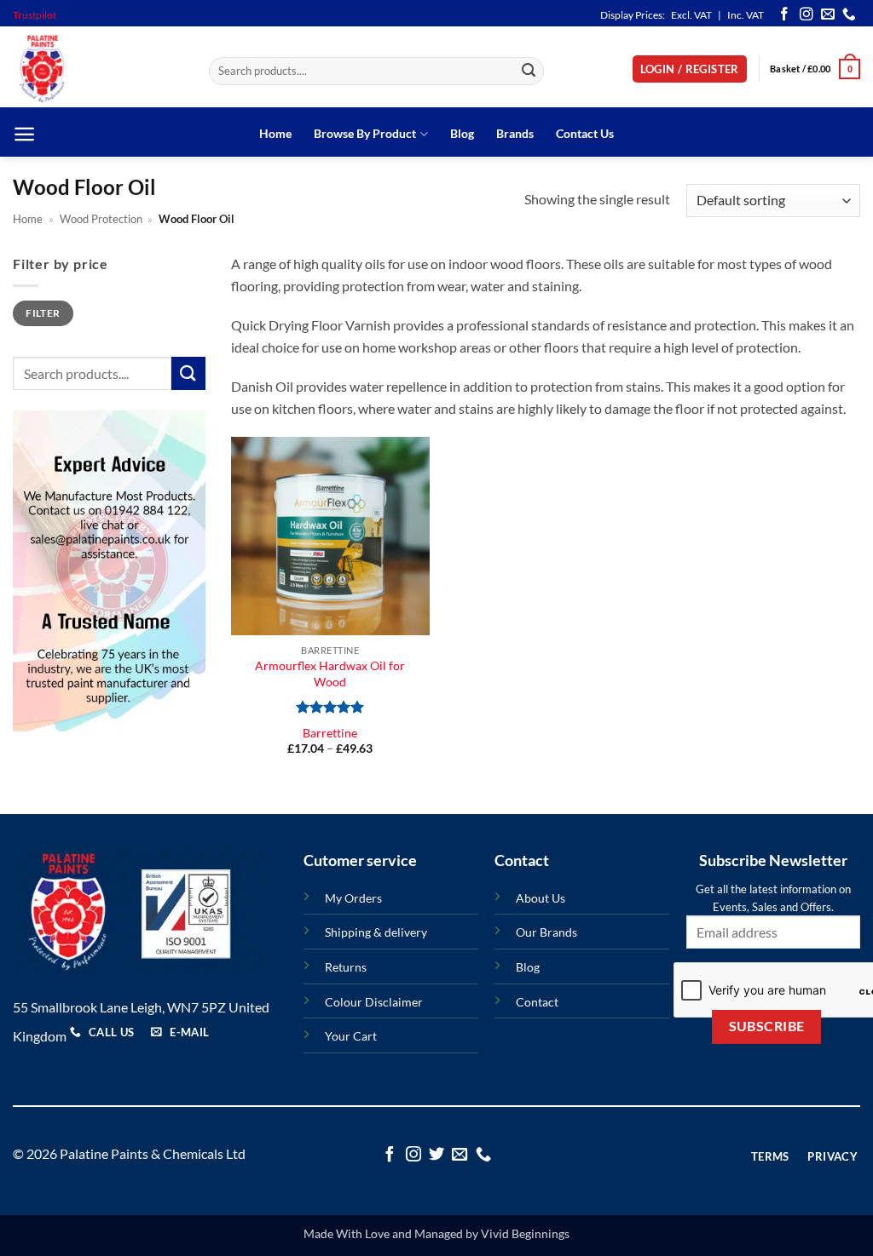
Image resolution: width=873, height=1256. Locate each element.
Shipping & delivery (376, 932)
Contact (537, 1002)
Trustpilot (34, 15)
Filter (43, 313)
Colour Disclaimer (374, 1002)
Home (275, 133)
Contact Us (585, 133)
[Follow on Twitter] (436, 1155)
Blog (462, 133)
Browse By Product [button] (365, 133)
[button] (690, 69)
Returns (346, 967)
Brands (515, 133)
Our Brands (546, 932)
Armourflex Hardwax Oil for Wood (330, 673)
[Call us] (849, 15)
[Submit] (528, 71)
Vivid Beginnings (525, 1233)
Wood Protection (101, 219)
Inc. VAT (745, 15)
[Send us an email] (828, 15)
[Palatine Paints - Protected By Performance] (98, 69)
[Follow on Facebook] (784, 15)
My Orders (353, 898)
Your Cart (351, 1036)
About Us (540, 898)
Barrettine (330, 732)
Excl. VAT (691, 15)
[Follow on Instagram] (806, 15)
